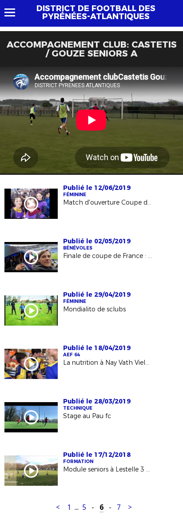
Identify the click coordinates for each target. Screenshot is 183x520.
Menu (14, 12)
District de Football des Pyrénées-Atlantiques (95, 12)
